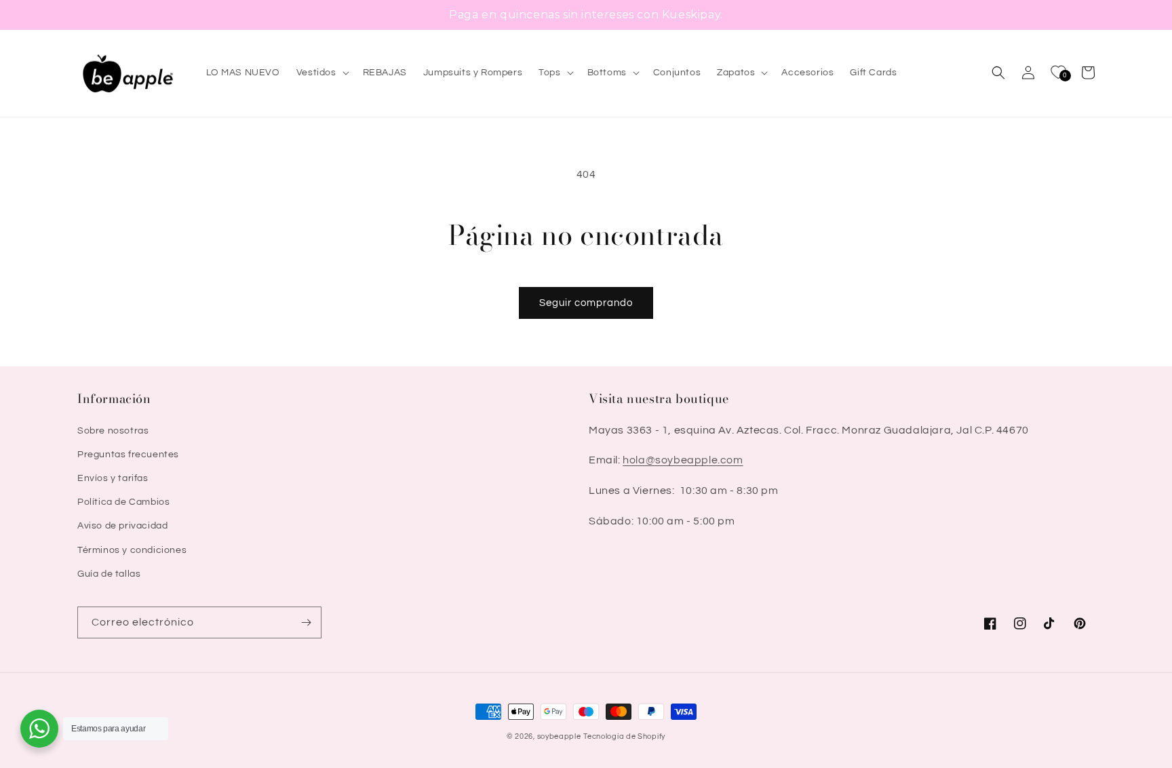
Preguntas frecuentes (128, 454)
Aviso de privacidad (122, 526)
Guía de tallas (108, 574)
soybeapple (559, 736)
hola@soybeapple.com (683, 460)
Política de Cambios (123, 502)
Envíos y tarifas (113, 478)
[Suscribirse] (306, 622)
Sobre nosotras (113, 431)
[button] (321, 72)
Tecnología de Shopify (624, 736)
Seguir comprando (586, 303)
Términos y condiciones (132, 550)
